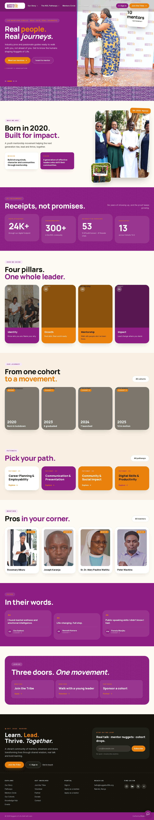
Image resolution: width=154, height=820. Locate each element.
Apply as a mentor (71, 793)
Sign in (123, 6)
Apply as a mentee (71, 789)
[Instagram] (126, 786)
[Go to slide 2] (9, 81)
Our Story (8, 785)
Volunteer (38, 789)
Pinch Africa (145, 816)
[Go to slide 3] (13, 81)
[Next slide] (146, 81)
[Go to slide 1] (5, 81)
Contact (38, 800)
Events (7, 804)
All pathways (140, 458)
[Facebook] (143, 786)
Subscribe (138, 748)
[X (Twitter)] (138, 786)
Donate (37, 797)
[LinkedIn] (132, 786)
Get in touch (47, 765)
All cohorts (141, 379)
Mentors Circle (10, 793)
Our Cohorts (9, 797)
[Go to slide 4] (16, 81)
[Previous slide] (141, 81)
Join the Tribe (138, 6)
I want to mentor (42, 60)
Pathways (8, 789)
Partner (37, 793)
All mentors (140, 519)
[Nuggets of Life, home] (15, 6)
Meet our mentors (16, 60)
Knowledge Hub (11, 800)
